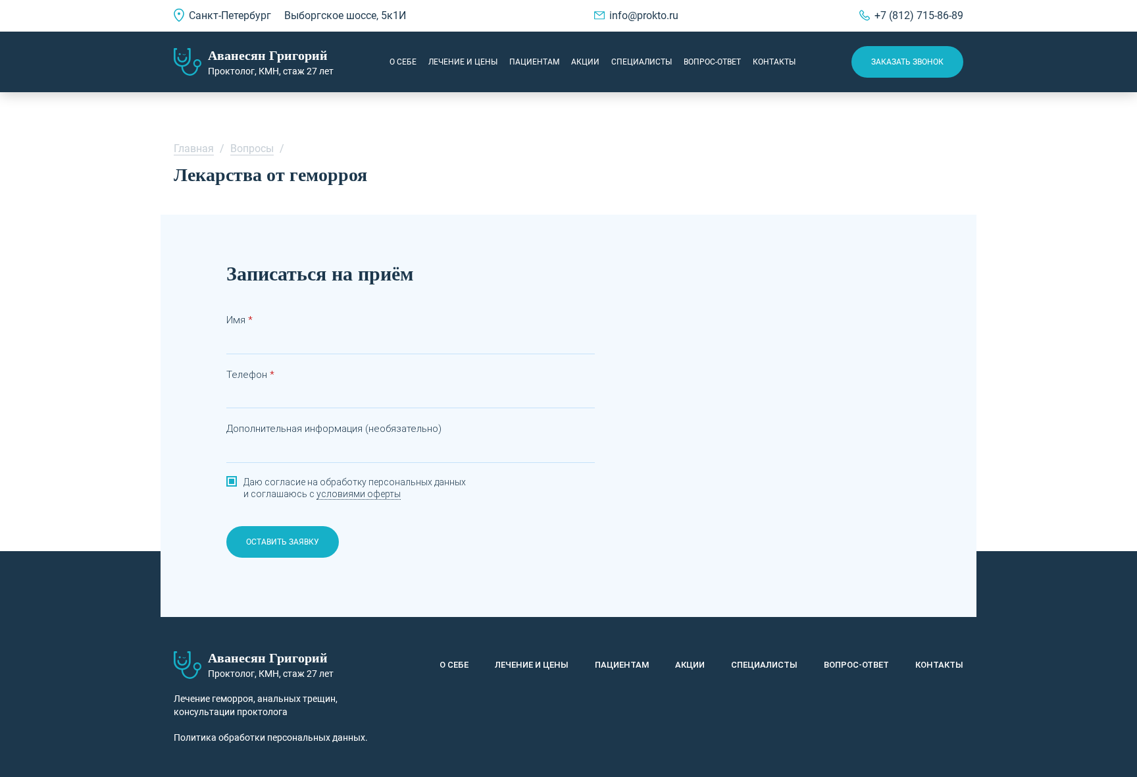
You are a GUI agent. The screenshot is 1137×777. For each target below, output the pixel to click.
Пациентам (534, 62)
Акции (585, 62)
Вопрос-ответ (712, 62)
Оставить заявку (282, 542)
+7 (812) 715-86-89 (918, 15)
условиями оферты (358, 494)
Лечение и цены (462, 62)
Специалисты (641, 62)
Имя (235, 320)
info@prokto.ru (643, 15)
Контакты (774, 62)
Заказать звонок (907, 62)
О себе (403, 62)
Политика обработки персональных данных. (271, 737)
